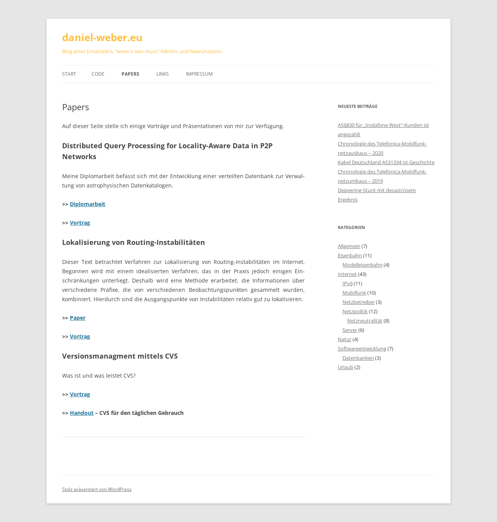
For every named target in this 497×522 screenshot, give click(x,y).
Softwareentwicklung (362, 348)
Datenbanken (358, 357)
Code (98, 74)
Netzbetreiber (358, 301)
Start (69, 74)
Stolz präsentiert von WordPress (97, 489)
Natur (344, 339)
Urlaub (345, 367)
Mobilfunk (354, 292)
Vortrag (80, 222)
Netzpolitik (355, 311)
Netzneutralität (364, 320)
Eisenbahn (350, 255)
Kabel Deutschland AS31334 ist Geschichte (386, 162)
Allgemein (349, 246)
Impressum (199, 74)
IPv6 (347, 283)
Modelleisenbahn (362, 264)
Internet (347, 274)
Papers (130, 74)
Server (349, 329)
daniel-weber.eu (102, 37)
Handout (82, 412)
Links (162, 74)
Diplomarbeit (87, 204)
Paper (77, 317)
